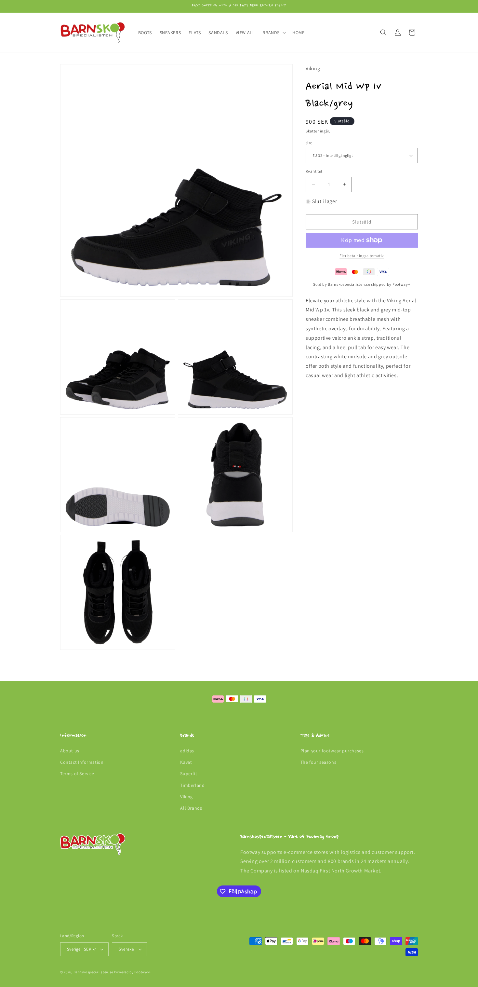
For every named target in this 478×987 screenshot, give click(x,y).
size (309, 142)
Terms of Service (77, 774)
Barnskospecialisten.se (93, 972)
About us (69, 751)
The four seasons (318, 762)
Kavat (186, 762)
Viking (186, 797)
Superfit (188, 774)
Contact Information (81, 762)
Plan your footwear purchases (332, 751)
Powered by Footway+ (132, 972)
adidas (187, 751)
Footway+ (401, 284)
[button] (273, 32)
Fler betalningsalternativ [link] (361, 255)
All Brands (191, 808)
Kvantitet (314, 171)
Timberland (192, 785)
